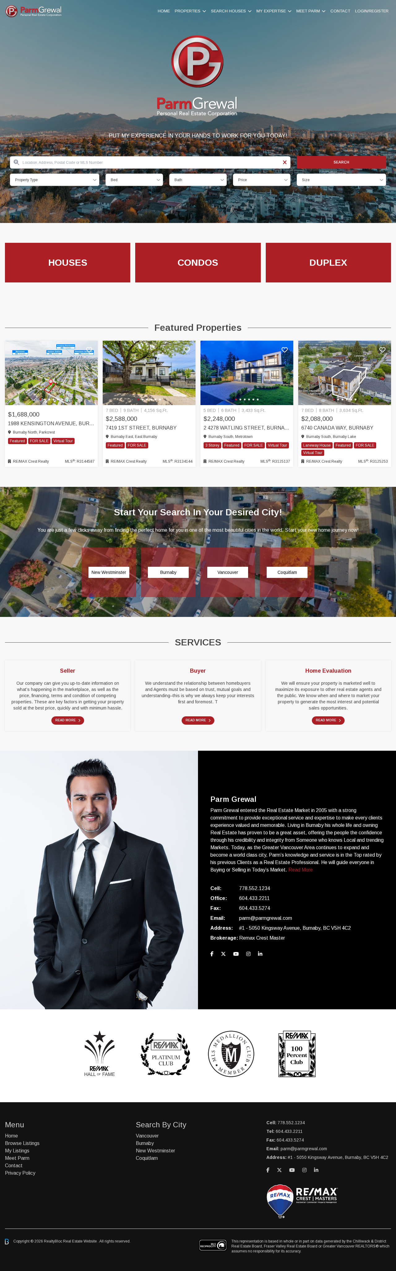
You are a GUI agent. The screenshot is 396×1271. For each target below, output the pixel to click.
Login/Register (372, 11)
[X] (223, 954)
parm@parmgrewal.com (265, 918)
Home (164, 11)
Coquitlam (147, 1158)
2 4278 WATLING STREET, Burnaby (247, 427)
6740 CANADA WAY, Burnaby (337, 427)
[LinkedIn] (260, 954)
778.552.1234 (254, 888)
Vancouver (147, 1135)
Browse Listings (22, 1143)
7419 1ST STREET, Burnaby (141, 427)
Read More (65, 720)
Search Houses (228, 11)
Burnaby (145, 1143)
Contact (340, 11)
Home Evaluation (328, 671)
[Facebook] (211, 954)
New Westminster (155, 1150)
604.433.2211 (254, 898)
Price (242, 180)
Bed (114, 180)
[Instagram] (248, 954)
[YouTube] (236, 954)
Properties (187, 11)
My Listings (17, 1150)
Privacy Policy (20, 1173)
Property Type (26, 180)
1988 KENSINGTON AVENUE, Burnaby (51, 423)
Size (306, 180)
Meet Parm (308, 11)
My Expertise (271, 11)
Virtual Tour (63, 441)
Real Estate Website (80, 1241)
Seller (67, 671)
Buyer (198, 671)
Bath (178, 180)
